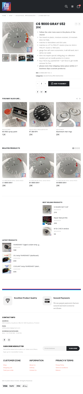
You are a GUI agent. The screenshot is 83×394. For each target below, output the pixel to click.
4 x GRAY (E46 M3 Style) (8, 180)
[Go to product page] (14, 114)
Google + (41, 92)
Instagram (9, 340)
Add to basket (60, 84)
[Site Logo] (6, 6)
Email (45, 92)
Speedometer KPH (42, 129)
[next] (79, 23)
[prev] (76, 23)
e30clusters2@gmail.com (11, 328)
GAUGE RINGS (60, 129)
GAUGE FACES (47, 76)
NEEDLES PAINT (6, 129)
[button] (66, 6)
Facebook (37, 92)
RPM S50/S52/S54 (58, 76)
